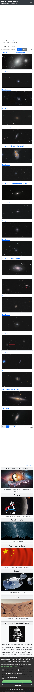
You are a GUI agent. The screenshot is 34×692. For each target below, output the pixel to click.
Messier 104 (6, 108)
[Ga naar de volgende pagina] (12, 426)
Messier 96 (6, 333)
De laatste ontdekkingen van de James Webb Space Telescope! (17, 490)
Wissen (24, 49)
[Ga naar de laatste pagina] (14, 426)
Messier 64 (6, 202)
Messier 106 (6, 127)
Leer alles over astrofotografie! (17, 541)
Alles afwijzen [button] (17, 685)
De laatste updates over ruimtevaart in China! (17, 567)
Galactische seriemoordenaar (13, 52)
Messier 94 (6, 315)
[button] (17, 667)
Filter (19, 49)
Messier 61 (6, 165)
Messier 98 (6, 352)
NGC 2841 (6, 408)
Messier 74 (6, 221)
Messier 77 (6, 240)
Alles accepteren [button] (17, 682)
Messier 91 (6, 296)
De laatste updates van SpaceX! (17, 592)
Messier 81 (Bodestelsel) (11, 258)
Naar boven (29, 465)
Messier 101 (6, 90)
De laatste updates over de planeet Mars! (17, 618)
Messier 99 (6, 371)
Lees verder (28, 664)
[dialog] (17, 674)
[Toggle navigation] (31, 2)
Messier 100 (6, 71)
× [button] (32, 658)
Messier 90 (6, 277)
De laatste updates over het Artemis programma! (17, 516)
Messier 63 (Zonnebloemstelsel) (14, 183)
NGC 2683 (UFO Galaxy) (11, 389)
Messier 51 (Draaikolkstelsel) (13, 146)
